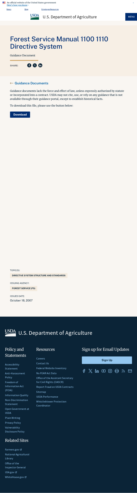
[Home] (34, 19)
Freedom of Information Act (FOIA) (14, 386)
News (9, 9)
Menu (131, 17)
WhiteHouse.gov (14, 477)
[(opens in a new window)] (84, 371)
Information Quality (16, 395)
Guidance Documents (31, 83)
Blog (26, 9)
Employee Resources (50, 9)
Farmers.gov (12, 449)
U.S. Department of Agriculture (70, 17)
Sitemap (41, 391)
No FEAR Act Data (46, 373)
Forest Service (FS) (23, 288)
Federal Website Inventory (51, 368)
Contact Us (42, 363)
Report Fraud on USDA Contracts (55, 386)
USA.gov (9, 472)
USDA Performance (47, 396)
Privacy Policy (13, 422)
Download (20, 114)
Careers (40, 358)
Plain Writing (12, 417)
